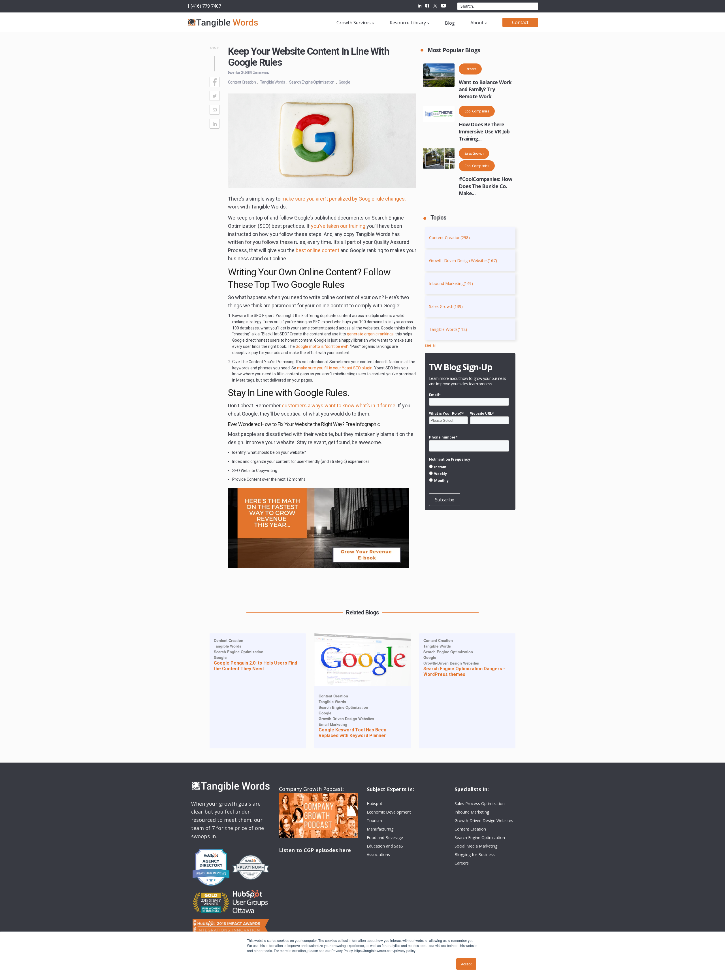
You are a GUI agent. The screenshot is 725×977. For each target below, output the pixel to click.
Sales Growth (474, 153)
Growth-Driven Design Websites (463, 260)
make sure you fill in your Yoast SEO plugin (334, 368)
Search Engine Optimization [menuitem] (480, 837)
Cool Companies (476, 111)
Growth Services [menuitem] (353, 23)
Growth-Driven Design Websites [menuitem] (484, 820)
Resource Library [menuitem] (408, 23)
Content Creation (242, 82)
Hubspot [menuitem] (374, 803)
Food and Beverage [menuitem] (385, 837)
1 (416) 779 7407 (204, 6)
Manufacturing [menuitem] (380, 829)
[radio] (469, 467)
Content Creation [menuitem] (470, 829)
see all (430, 345)
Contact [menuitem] (520, 22)
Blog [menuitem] (450, 23)
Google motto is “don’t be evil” (322, 346)
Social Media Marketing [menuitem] (476, 846)
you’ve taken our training (338, 226)
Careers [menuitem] (462, 863)
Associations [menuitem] (378, 854)
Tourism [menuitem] (374, 820)
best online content (317, 250)
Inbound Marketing (451, 283)
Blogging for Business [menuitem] (475, 854)
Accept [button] (466, 963)
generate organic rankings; (371, 334)
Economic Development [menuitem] (389, 812)
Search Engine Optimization (311, 82)
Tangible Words (272, 82)
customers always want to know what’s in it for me (338, 405)
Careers (470, 69)
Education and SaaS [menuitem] (385, 846)
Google (344, 82)
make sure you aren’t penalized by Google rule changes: (344, 199)
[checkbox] (469, 474)
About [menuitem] (476, 23)
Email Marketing (333, 724)
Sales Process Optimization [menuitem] (480, 803)
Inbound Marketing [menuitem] (472, 812)
